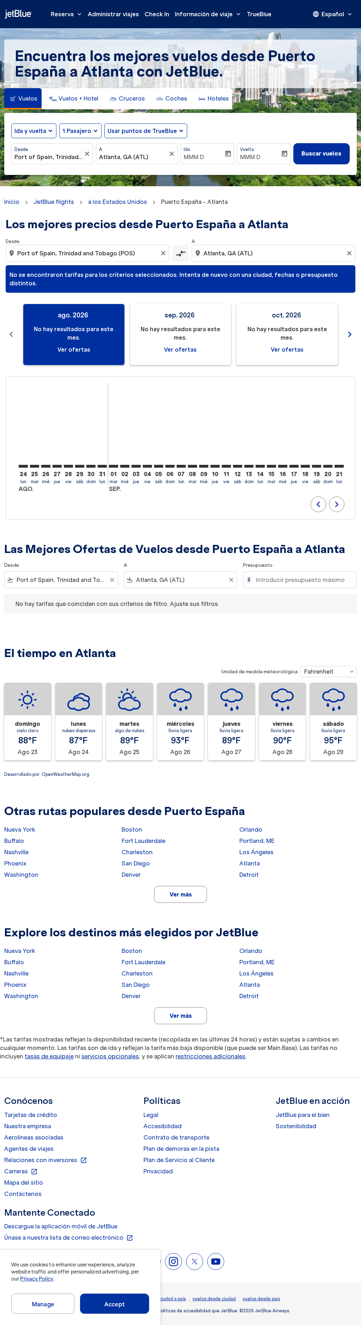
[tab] (23, 98)
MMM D (194, 156)
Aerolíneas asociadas (33, 1137)
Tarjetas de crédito (30, 1114)
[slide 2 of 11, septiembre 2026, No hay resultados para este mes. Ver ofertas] (180, 334)
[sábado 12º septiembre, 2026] (237, 466)
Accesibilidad (162, 1126)
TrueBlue (259, 14)
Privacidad (158, 1171)
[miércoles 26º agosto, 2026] (45, 466)
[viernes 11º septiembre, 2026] (226, 466)
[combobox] (48, 157)
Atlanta (249, 863)
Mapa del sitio (23, 1182)
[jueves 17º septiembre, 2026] (294, 466)
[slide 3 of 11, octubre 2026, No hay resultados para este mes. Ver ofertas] (287, 334)
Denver (131, 874)
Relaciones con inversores (45, 1160)
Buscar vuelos (321, 153)
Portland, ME (257, 840)
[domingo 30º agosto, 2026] (91, 466)
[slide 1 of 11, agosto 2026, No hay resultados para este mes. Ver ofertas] (73, 334)
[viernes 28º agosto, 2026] (68, 466)
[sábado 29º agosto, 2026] (79, 466)
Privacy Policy (36, 1279)
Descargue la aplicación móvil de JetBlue (60, 1226)
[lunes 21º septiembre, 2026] (339, 466)
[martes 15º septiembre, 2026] (271, 466)
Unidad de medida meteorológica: (260, 672)
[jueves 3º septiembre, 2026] (136, 466)
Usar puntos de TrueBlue (142, 130)
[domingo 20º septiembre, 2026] (327, 466)
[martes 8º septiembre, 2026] (192, 466)
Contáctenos (23, 1193)
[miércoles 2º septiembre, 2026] (124, 466)
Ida (187, 149)
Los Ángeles (256, 852)
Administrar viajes (113, 14)
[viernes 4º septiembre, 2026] (147, 466)
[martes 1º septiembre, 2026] (113, 466)
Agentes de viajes (29, 1148)
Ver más (181, 894)
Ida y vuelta (30, 130)
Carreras (21, 1171)
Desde (21, 149)
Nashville (16, 852)
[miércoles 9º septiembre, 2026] (203, 466)
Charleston (137, 852)
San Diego (136, 863)
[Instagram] (173, 1261)
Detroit (249, 874)
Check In (157, 14)
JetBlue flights (53, 201)
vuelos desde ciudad (214, 1298)
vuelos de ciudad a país (161, 1298)
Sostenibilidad (296, 1126)
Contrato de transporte (176, 1137)
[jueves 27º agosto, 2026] (57, 466)
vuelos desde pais (261, 1298)
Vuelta (247, 149)
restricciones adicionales (210, 1056)
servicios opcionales (110, 1056)
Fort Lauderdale (143, 840)
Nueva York (19, 829)
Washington (21, 874)
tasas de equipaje (49, 1056)
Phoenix (15, 863)
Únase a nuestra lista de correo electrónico (68, 1238)
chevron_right (349, 334)
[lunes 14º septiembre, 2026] (260, 466)
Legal (150, 1114)
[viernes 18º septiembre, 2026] (305, 466)
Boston (132, 829)
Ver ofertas (73, 349)
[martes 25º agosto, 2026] (34, 466)
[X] (194, 1261)
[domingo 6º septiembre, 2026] (170, 466)
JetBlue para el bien (303, 1114)
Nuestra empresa (27, 1126)
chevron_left (11, 334)
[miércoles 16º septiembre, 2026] (282, 466)
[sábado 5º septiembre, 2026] (158, 466)
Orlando (250, 829)
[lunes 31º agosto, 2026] (102, 466)
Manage (43, 1304)
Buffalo (14, 840)
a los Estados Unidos (117, 201)
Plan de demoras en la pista (181, 1148)
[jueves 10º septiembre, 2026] (215, 466)
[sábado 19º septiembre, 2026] (316, 466)
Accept (114, 1304)
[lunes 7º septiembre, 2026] (181, 466)
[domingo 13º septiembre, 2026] (248, 466)
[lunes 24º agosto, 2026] (23, 466)
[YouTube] (215, 1261)
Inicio (11, 201)
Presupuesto (258, 565)
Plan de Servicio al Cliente (179, 1159)
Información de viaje (208, 14)
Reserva (67, 14)
